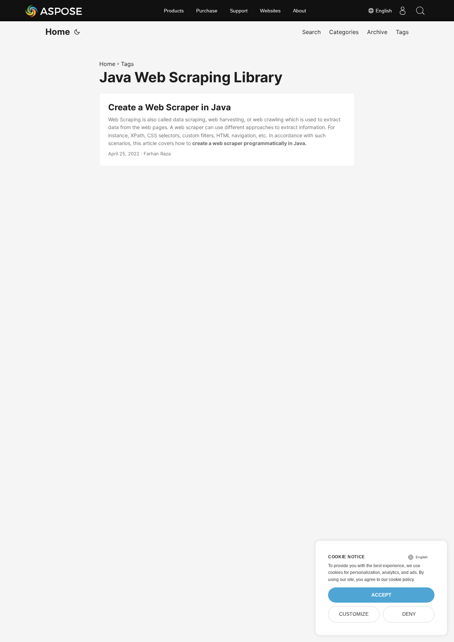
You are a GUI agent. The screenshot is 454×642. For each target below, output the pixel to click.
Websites (270, 10)
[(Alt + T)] (77, 32)
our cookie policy (397, 579)
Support (239, 10)
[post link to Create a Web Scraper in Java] (227, 129)
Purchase (206, 10)
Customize (354, 614)
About (299, 10)
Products (174, 10)
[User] (402, 10)
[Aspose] (54, 11)
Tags (127, 63)
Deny (409, 614)
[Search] (420, 10)
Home (57, 32)
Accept (381, 595)
